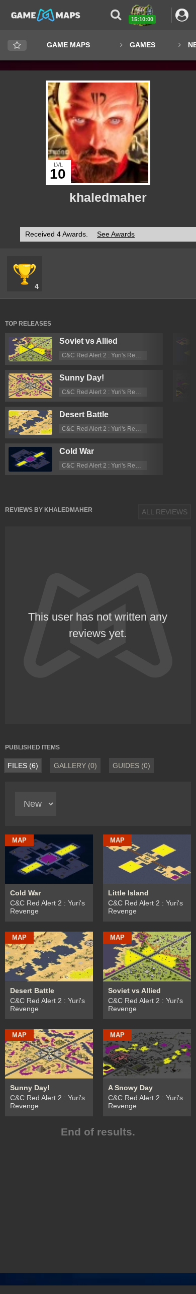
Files (23, 766)
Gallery (75, 766)
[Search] (116, 15)
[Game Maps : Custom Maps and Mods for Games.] (46, 15)
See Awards (116, 234)
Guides (131, 766)
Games (142, 45)
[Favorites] (17, 45)
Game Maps (68, 45)
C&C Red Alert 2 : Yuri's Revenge (107, 355)
